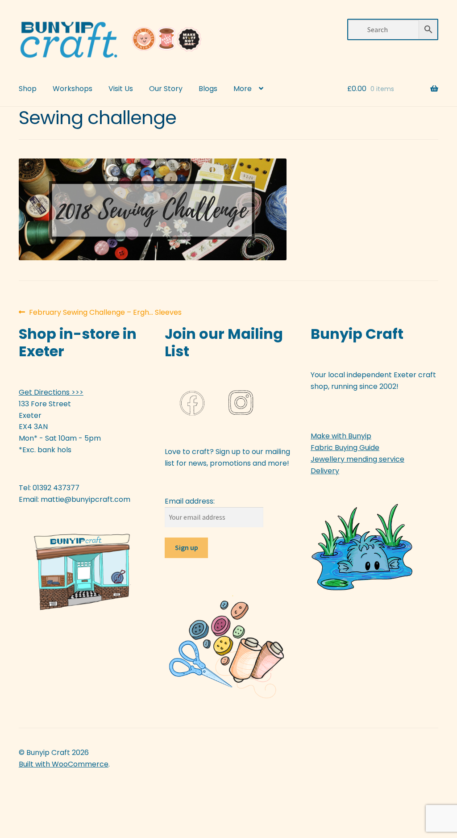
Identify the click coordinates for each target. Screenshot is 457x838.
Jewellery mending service (357, 459)
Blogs (208, 88)
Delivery (325, 471)
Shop (28, 88)
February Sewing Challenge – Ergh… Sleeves (105, 312)
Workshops (72, 88)
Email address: (190, 501)
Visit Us (120, 88)
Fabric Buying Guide (345, 447)
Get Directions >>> (51, 392)
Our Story (166, 88)
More (242, 88)
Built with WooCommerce (63, 764)
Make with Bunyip (341, 436)
